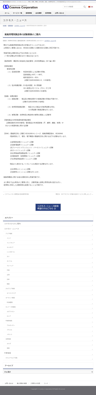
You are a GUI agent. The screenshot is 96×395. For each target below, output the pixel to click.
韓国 (8, 284)
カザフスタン (11, 311)
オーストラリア (11, 293)
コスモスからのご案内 (12, 224)
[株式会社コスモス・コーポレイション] (20, 6)
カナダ (9, 343)
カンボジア (10, 247)
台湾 (8, 274)
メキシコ (9, 334)
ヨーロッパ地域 (10, 297)
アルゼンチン (11, 325)
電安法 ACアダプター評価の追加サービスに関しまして (74, 194)
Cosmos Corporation (45, 389)
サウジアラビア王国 (11, 357)
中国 (8, 270)
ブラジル (9, 329)
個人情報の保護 (22, 383)
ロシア (9, 316)
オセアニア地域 (10, 288)
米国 (8, 348)
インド (9, 238)
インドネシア (11, 242)
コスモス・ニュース (50, 40)
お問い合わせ (9, 383)
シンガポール (11, 252)
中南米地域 (9, 320)
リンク (46, 383)
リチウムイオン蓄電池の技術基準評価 (16, 194)
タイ (8, 256)
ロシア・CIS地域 (10, 307)
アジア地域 (9, 233)
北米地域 (8, 339)
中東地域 (7, 353)
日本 (8, 279)
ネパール (9, 261)
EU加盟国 (10, 302)
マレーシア (10, 265)
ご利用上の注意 (35, 383)
